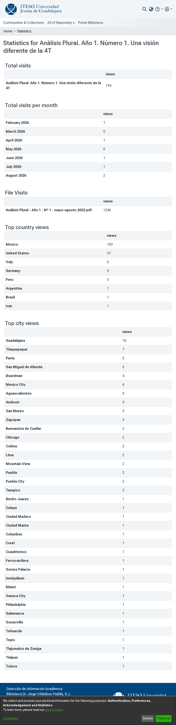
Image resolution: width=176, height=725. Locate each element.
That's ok (163, 718)
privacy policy (54, 709)
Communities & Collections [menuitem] (23, 23)
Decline (148, 718)
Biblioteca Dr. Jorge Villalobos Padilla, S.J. (38, 694)
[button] (159, 9)
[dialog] (88, 710)
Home (7, 31)
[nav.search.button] (144, 9)
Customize (10, 718)
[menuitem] (151, 9)
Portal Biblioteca (90, 23)
